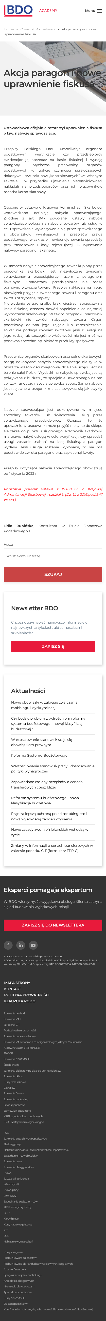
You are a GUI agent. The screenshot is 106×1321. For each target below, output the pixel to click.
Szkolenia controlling (16, 1099)
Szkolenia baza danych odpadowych (25, 1138)
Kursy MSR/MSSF (14, 1298)
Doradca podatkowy (16, 1303)
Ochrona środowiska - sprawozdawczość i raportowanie (36, 1150)
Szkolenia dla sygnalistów (19, 1167)
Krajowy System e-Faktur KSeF (22, 1047)
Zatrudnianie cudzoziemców (21, 1201)
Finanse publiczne (14, 1105)
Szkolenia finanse (14, 1093)
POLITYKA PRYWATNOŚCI (26, 995)
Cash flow (9, 1087)
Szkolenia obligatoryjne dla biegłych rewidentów (32, 1070)
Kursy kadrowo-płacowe (18, 1224)
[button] (94, 11)
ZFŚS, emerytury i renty (17, 1207)
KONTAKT (12, 989)
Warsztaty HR (11, 1184)
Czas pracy (10, 1196)
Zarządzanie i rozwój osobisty (21, 1155)
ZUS (6, 1236)
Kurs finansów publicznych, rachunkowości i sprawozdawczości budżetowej (48, 1309)
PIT (5, 1230)
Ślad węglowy (12, 1144)
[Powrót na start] (30, 11)
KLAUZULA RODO (19, 1001)
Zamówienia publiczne (17, 1110)
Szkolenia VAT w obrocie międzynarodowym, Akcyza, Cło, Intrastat (43, 1042)
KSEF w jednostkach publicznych (23, 1116)
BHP (6, 1213)
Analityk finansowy (15, 1269)
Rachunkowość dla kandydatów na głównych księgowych (38, 1263)
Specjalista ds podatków (18, 1292)
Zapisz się (53, 646)
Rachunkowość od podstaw (20, 1258)
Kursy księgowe (13, 1252)
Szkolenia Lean (12, 1161)
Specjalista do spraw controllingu (23, 1275)
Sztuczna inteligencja (16, 1178)
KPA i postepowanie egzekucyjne (24, 1122)
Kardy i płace (11, 1218)
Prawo (8, 1173)
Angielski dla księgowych (19, 1280)
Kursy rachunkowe (15, 1082)
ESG (6, 1133)
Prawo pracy (11, 1190)
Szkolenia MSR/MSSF (17, 1059)
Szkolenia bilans (13, 1076)
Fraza (8, 544)
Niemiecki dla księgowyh (19, 1286)
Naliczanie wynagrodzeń (18, 1241)
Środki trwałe (11, 1064)
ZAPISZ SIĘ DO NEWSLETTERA (53, 925)
